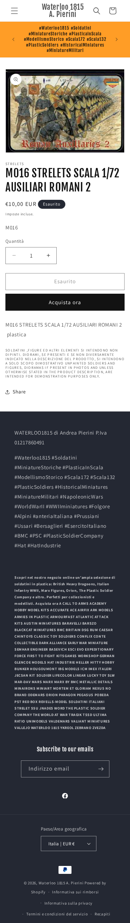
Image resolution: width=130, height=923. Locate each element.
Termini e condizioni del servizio (57, 913)
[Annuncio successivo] (117, 39)
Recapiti (102, 913)
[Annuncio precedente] (13, 39)
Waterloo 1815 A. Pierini (61, 882)
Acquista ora (65, 302)
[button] (14, 11)
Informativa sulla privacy (68, 903)
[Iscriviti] (101, 768)
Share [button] (19, 391)
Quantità (14, 241)
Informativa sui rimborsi (75, 891)
